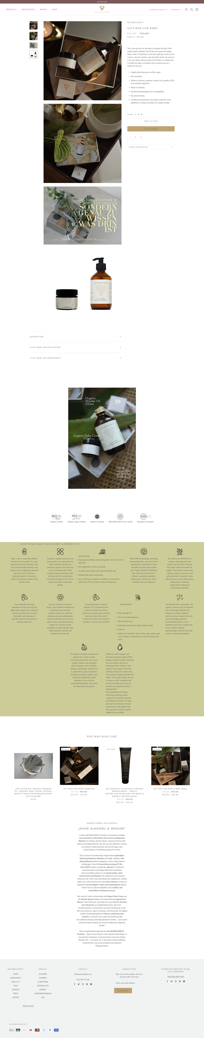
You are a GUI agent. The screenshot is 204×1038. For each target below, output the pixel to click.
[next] (196, 772)
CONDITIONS (43, 982)
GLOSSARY (43, 974)
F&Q (43, 997)
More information (138, 147)
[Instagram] (83, 984)
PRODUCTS (11, 9)
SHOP (54, 9)
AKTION (16, 997)
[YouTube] (91, 984)
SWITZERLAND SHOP (175, 977)
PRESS (15, 993)
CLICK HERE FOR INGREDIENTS (45, 358)
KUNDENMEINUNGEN (42, 993)
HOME (15, 974)
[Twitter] (138, 114)
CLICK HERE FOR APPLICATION (45, 347)
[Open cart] (197, 9)
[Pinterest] (141, 114)
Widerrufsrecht (28, 1006)
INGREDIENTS (28, 9)
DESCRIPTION (37, 337)
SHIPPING (43, 978)
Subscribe (123, 991)
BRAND (43, 9)
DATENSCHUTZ (43, 986)
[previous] (7, 772)
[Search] (191, 9)
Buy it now (151, 129)
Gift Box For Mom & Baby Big (79, 789)
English (175, 9)
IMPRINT (42, 990)
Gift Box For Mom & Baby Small (170, 789)
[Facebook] (135, 114)
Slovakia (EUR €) (158, 9)
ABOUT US (16, 982)
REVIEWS (15, 990)
